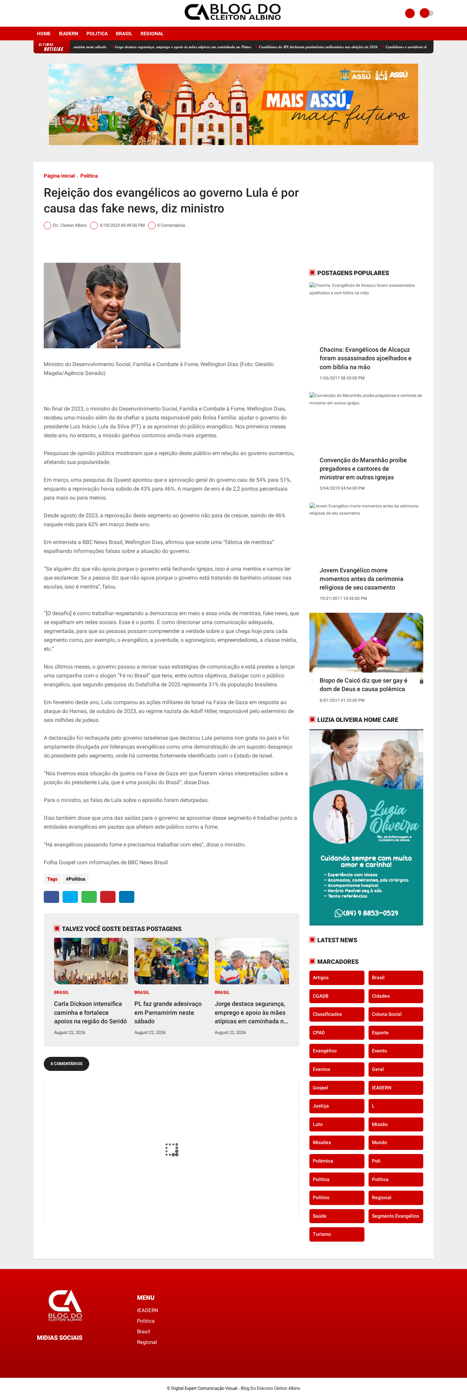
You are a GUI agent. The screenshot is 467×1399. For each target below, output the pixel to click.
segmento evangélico (395, 1216)
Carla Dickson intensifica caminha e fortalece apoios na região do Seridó (90, 1012)
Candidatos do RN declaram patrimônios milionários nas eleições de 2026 (287, 47)
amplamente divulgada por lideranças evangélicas (105, 746)
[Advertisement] (352, 215)
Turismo (322, 1234)
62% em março (106, 524)
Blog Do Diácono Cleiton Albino (270, 1388)
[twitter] (70, 897)
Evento (379, 1050)
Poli (376, 1161)
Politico (321, 1197)
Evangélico (325, 1050)
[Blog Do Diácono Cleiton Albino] (233, 22)
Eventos (321, 1069)
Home (44, 33)
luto (318, 1124)
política (380, 1179)
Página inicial (59, 176)
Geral (378, 1069)
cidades (381, 996)
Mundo (379, 1142)
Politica (97, 33)
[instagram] (45, 13)
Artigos (321, 977)
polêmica (323, 1161)
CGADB (321, 996)
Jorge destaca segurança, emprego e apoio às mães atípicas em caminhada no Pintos (151, 47)
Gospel (320, 1087)
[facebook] (36, 13)
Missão (380, 1124)
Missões (322, 1142)
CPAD (319, 1032)
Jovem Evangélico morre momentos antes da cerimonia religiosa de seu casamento (361, 579)
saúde (319, 1216)
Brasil (124, 33)
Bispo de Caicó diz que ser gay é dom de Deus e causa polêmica (364, 684)
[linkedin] (126, 897)
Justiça (321, 1106)
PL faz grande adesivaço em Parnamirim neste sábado (168, 1012)
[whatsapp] (89, 897)
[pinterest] (108, 897)
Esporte (380, 1032)
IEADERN (68, 33)
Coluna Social (387, 1014)
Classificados (327, 1014)
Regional (152, 33)
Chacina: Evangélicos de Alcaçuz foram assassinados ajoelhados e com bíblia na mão (366, 358)
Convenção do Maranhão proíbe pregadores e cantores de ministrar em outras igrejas (363, 468)
